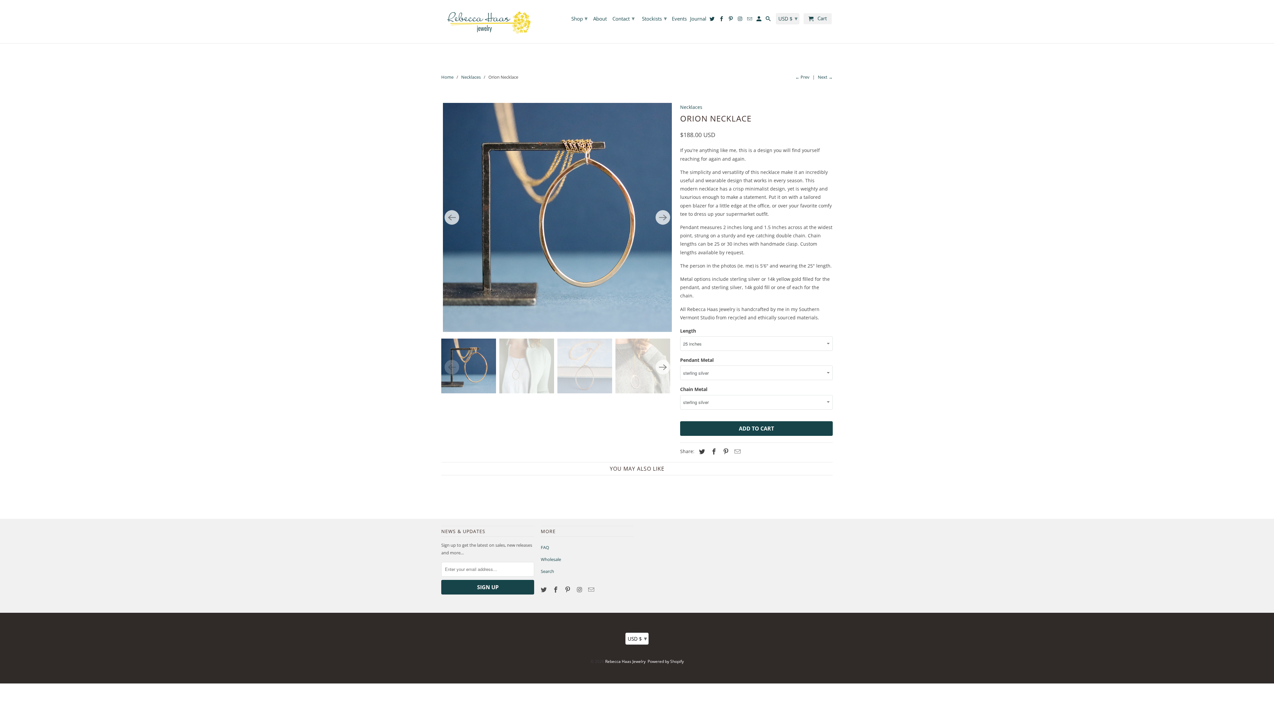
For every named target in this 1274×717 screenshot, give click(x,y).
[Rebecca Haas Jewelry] (487, 21)
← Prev (802, 77)
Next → (825, 77)
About (600, 19)
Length (688, 331)
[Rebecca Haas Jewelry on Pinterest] (568, 590)
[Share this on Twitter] (701, 451)
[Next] (663, 217)
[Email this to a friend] (736, 451)
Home (447, 77)
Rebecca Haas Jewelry (625, 661)
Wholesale (551, 559)
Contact (623, 18)
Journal (698, 19)
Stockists (654, 18)
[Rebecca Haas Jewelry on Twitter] (544, 590)
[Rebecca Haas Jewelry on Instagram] (580, 590)
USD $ (637, 638)
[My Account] (759, 20)
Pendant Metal (697, 360)
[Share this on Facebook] (713, 451)
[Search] (769, 20)
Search (547, 571)
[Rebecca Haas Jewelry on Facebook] (556, 590)
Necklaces (471, 77)
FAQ (545, 547)
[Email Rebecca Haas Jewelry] (592, 590)
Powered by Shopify (666, 661)
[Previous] (452, 217)
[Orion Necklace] (557, 217)
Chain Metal (693, 389)
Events (679, 19)
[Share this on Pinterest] (725, 451)
